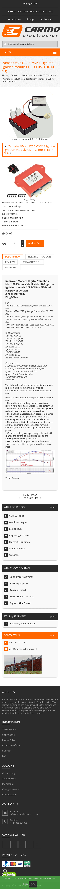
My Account (7, 783)
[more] (52, 507)
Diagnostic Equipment (19, 541)
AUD (32, 11)
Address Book (9, 778)
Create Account (9, 794)
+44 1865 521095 (17, 642)
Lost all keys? (15, 528)
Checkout (47, 19)
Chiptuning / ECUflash (19, 535)
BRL (50, 11)
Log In (32, 19)
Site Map (6, 750)
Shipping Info (8, 734)
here (25, 884)
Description (12, 256)
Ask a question (32, 261)
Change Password (11, 789)
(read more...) (36, 713)
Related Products (39, 256)
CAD (38, 11)
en (35, 3)
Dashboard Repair (18, 522)
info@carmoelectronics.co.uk (23, 649)
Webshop (15, 75)
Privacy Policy (8, 740)
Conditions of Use (11, 745)
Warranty (11, 267)
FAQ (4, 756)
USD (44, 11)
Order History (8, 773)
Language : (27, 3)
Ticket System (9, 729)
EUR (26, 11)
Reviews (10, 261)
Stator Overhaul (17, 548)
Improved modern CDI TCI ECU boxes (39, 75)
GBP (20, 11)
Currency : (12, 11)
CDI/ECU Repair (16, 515)
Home (5, 75)
